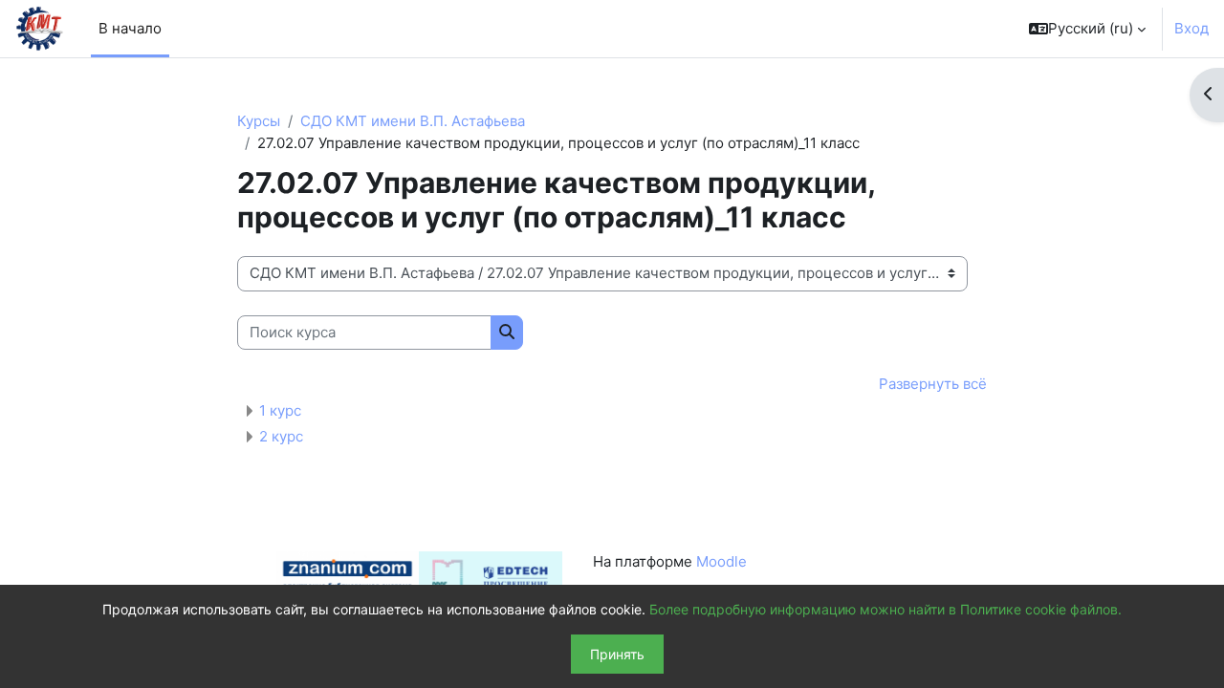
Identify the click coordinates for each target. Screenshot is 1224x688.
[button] (1087, 28)
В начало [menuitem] (130, 28)
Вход (1191, 28)
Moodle (721, 561)
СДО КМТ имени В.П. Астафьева (412, 121)
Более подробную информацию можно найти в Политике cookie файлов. (885, 609)
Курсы (258, 121)
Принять (617, 654)
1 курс (280, 410)
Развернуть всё (933, 384)
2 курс (281, 436)
